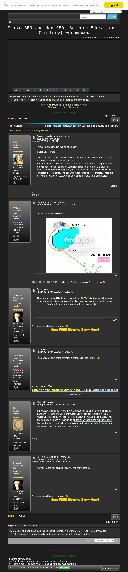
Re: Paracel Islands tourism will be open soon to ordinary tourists (54, 458)
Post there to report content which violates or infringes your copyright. (42, 563)
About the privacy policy (19, 558)
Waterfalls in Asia (45, 402)
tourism (33, 525)
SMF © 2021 (22, 568)
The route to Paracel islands (50, 201)
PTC (15, 404)
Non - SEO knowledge (95, 96)
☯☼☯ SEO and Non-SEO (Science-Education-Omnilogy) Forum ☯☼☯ (45, 96)
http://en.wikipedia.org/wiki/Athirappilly (93, 419)
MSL (15, 292)
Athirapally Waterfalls (47, 416)
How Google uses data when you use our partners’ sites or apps (39, 561)
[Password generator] (17, 448)
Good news (42, 289)
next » (117, 115)
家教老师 (18, 139)
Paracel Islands (22, 525)
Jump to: (90, 540)
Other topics (20, 99)
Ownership (42, 349)
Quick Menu (109, 568)
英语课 (17, 204)
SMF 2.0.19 (12, 568)
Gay (15, 352)
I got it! (114, 5)
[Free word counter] (17, 341)
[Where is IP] (17, 240)
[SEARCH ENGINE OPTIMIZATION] (17, 387)
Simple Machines (32, 568)
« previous (109, 115)
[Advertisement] (64, 64)
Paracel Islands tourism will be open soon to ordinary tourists (60, 99)
